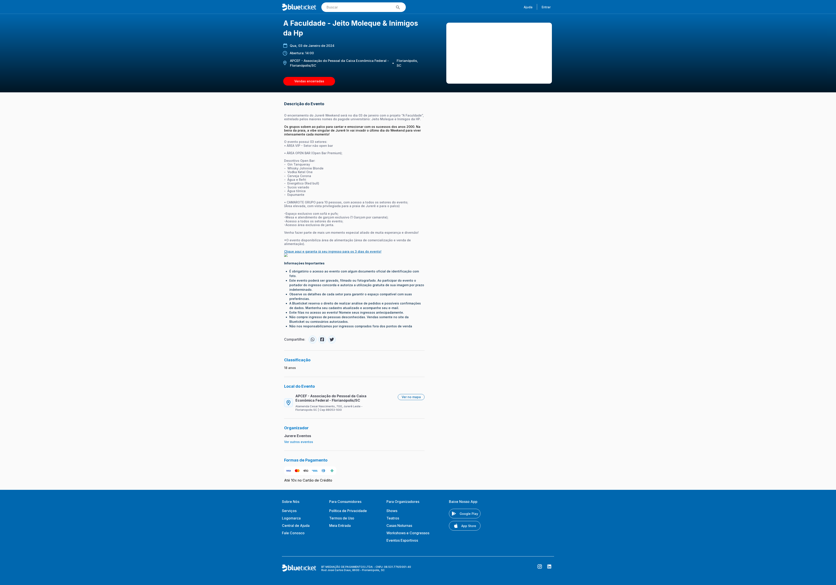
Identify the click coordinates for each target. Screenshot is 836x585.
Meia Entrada (340, 525)
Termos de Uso (341, 518)
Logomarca (291, 518)
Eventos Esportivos (402, 540)
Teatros (392, 518)
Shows (391, 511)
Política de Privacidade (348, 511)
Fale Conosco (293, 533)
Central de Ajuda (296, 525)
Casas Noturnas (399, 525)
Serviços (289, 511)
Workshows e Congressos (407, 533)
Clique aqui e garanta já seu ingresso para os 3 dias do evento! (332, 251)
